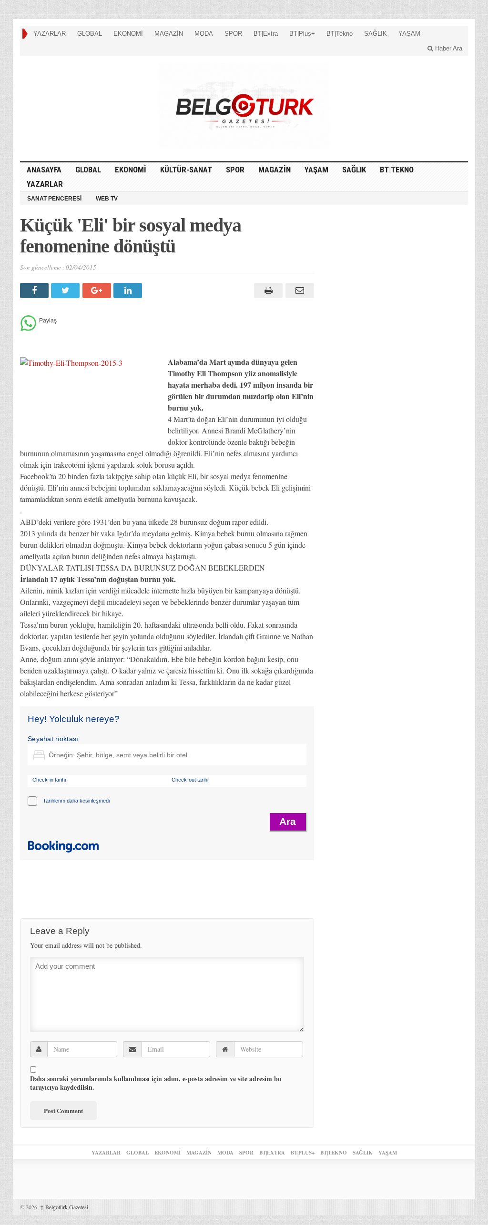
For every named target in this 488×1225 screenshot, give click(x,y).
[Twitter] (66, 290)
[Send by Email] (298, 290)
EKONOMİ (128, 33)
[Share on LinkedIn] (128, 290)
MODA (203, 33)
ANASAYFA (44, 169)
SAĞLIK (375, 33)
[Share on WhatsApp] (28, 328)
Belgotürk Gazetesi (64, 1207)
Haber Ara (447, 48)
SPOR (233, 33)
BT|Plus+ (302, 33)
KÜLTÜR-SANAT (186, 169)
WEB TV (107, 198)
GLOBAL (89, 33)
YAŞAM (409, 33)
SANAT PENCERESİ (54, 198)
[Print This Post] (267, 290)
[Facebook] (35, 290)
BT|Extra (266, 33)
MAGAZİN (168, 33)
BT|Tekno (339, 33)
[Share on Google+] (97, 290)
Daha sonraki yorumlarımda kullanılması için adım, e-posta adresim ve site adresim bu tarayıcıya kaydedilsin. (156, 1083)
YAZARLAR (49, 33)
